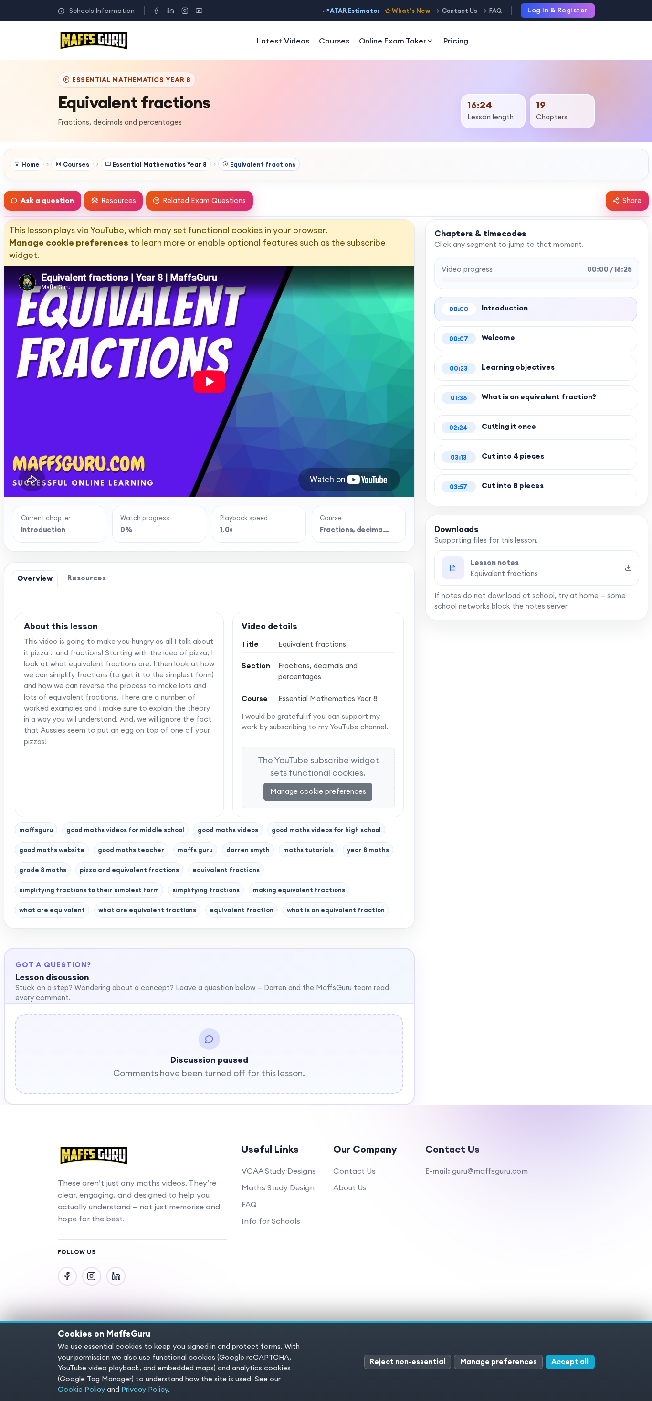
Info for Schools (271, 1221)
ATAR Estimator (355, 10)
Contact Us (459, 10)
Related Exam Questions (204, 200)
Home (30, 164)
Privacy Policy (144, 1389)
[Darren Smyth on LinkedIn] (170, 10)
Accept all (570, 1361)
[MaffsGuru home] (94, 41)
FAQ (495, 10)
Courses (334, 40)
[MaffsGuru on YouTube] (199, 10)
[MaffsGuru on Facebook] (156, 10)
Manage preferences (498, 1361)
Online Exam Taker (392, 40)
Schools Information (102, 10)
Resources (118, 200)
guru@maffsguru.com (490, 1171)
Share (631, 200)
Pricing (455, 40)
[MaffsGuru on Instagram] (185, 10)
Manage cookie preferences (68, 242)
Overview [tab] (35, 578)
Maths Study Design (278, 1187)
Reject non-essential (407, 1361)
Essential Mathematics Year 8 (160, 164)
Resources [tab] (86, 577)
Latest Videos (283, 40)
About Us (350, 1187)
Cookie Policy (81, 1389)
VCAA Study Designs (279, 1171)
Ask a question (47, 200)
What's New (411, 10)
